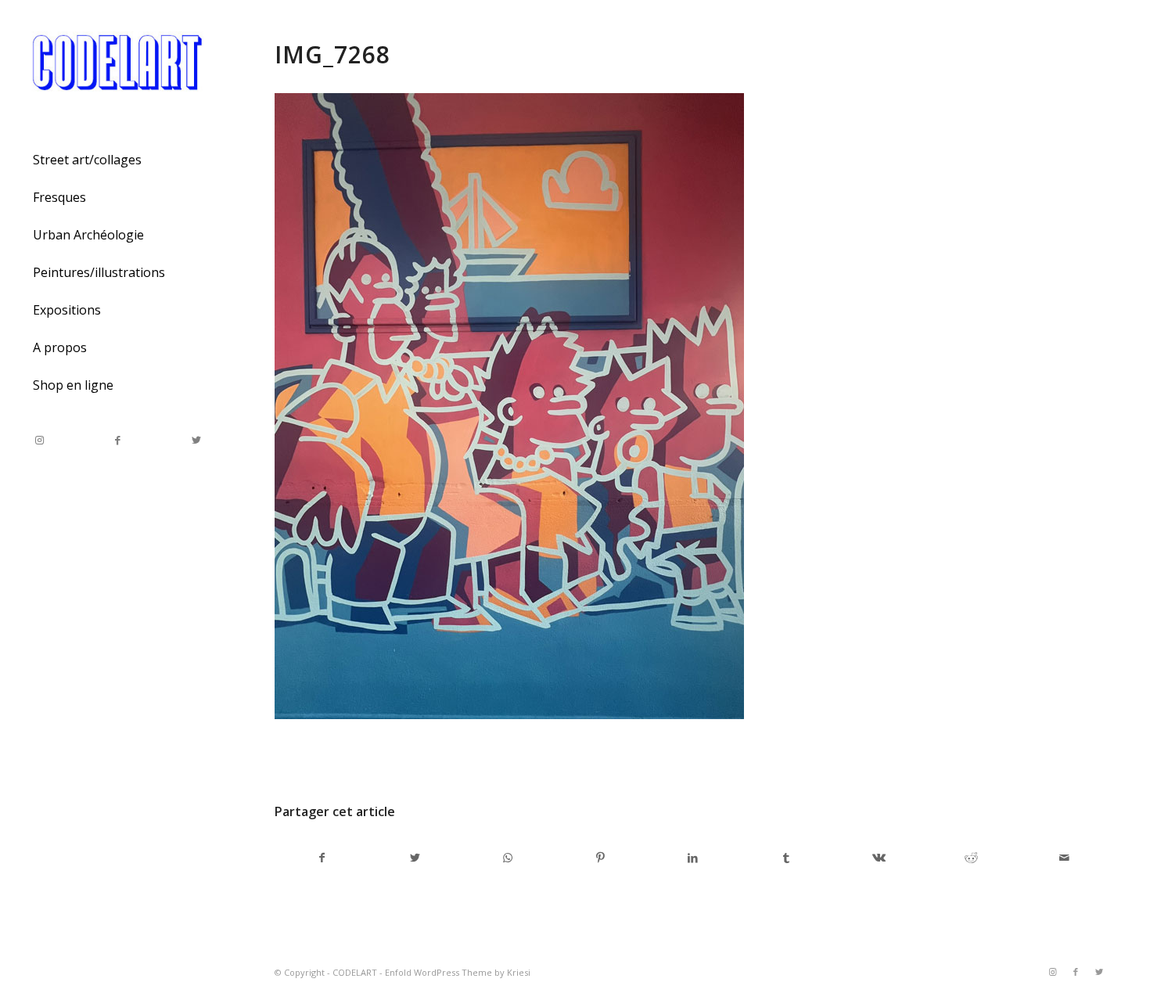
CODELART (354, 972)
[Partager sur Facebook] (321, 858)
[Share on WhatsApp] (508, 858)
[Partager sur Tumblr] (786, 858)
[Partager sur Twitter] (415, 858)
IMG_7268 (332, 54)
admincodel (430, 758)
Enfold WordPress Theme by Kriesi (457, 972)
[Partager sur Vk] (878, 858)
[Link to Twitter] (195, 440)
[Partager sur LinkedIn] (693, 858)
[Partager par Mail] (1064, 858)
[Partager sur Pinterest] (601, 858)
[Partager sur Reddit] (971, 858)
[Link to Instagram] (39, 440)
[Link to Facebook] (117, 440)
